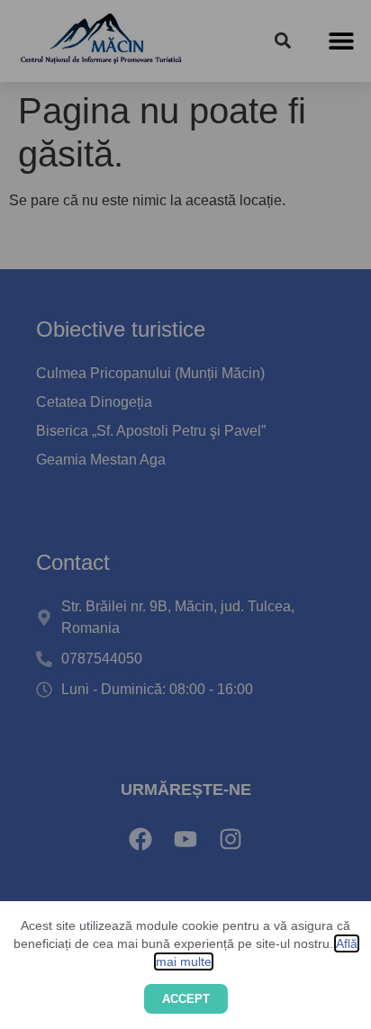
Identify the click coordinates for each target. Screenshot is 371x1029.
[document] (185, 514)
